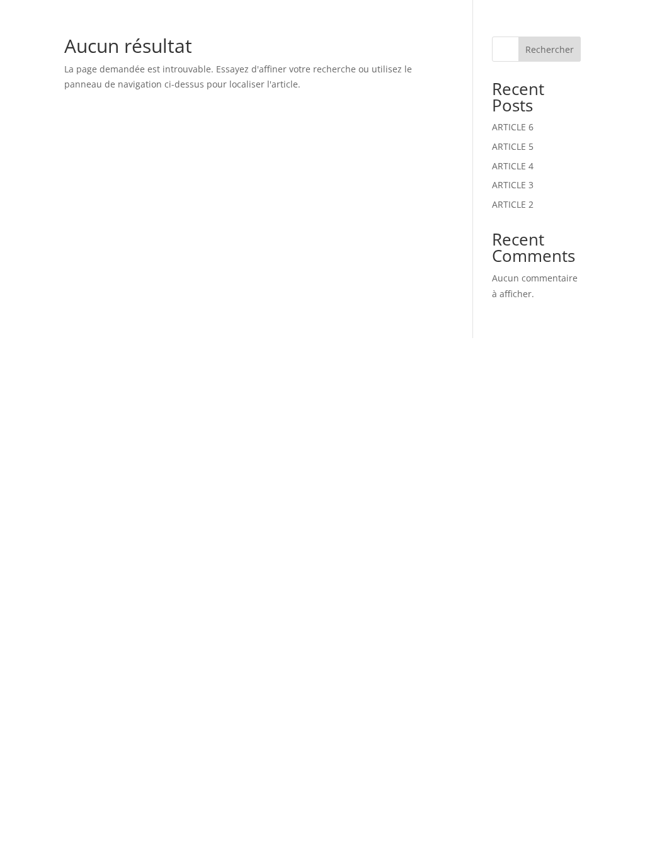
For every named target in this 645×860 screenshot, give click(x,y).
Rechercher (549, 49)
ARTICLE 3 (513, 185)
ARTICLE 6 (513, 127)
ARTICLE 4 (513, 166)
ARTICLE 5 (513, 146)
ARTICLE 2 (513, 204)
